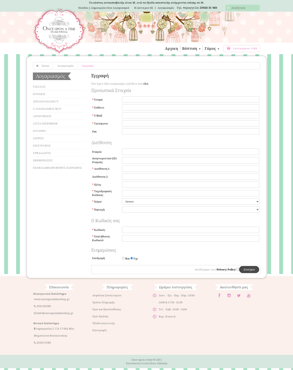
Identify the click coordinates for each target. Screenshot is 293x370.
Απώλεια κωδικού (45, 101)
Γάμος (211, 48)
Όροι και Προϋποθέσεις (106, 309)
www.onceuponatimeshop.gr (52, 299)
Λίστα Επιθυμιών (45, 123)
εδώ (145, 83)
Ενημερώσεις (43, 160)
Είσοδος (39, 86)
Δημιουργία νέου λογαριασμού (110, 8)
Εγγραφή (87, 66)
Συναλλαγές (42, 153)
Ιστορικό (39, 131)
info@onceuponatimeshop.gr (55, 313)
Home (45, 66)
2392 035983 (43, 306)
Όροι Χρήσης (100, 316)
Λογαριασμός (166, 8)
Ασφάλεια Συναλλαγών (106, 295)
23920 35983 (43, 342)
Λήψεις (38, 138)
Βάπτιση (190, 48)
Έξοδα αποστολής (103, 323)
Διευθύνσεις (42, 116)
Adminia (162, 363)
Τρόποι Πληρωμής (103, 302)
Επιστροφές (42, 145)
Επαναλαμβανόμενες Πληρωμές (57, 167)
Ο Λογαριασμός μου (47, 109)
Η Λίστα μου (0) (143, 8)
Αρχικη (171, 48)
